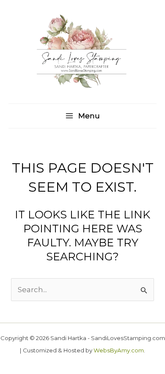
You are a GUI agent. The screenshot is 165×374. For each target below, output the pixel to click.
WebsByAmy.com (119, 350)
